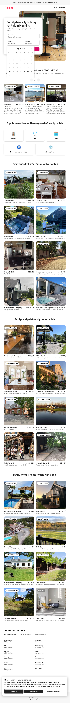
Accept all (14, 691)
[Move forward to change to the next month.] (31, 48)
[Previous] (31, 80)
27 (20, 71)
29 (28, 71)
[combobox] (23, 37)
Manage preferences (53, 691)
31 (9, 75)
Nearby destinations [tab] (10, 634)
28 (24, 71)
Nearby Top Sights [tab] (40, 634)
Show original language (50, 2)
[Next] (38, 80)
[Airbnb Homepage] (8, 8)
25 (13, 71)
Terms (38, 700)
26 (17, 71)
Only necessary (33, 691)
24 (10, 71)
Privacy (32, 700)
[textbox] (15, 43)
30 (31, 71)
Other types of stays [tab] (25, 634)
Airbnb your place (59, 8)
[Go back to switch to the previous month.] (10, 48)
